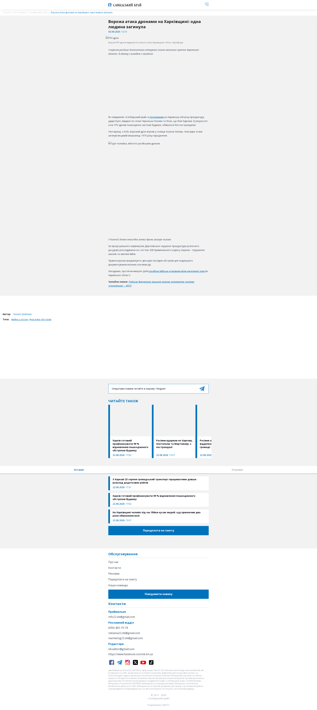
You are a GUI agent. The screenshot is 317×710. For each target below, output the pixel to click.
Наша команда (118, 585)
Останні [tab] (79, 469)
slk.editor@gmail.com (121, 649)
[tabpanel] (158, 499)
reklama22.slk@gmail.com (124, 633)
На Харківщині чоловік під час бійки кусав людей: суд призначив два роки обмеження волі (156, 514)
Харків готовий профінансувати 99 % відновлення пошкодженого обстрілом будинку (154, 497)
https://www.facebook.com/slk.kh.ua (130, 654)
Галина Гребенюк (22, 314)
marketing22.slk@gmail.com (125, 638)
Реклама (113, 573)
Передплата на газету (122, 579)
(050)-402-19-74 (118, 627)
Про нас (113, 562)
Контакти (114, 568)
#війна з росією (19, 319)
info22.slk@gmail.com (121, 616)
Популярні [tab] (237, 469)
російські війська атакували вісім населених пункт (177, 271)
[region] (158, 84)
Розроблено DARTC (158, 705)
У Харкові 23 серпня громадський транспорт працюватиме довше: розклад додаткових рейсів (155, 481)
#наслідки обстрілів (40, 319)
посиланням (156, 117)
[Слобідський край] (124, 5)
